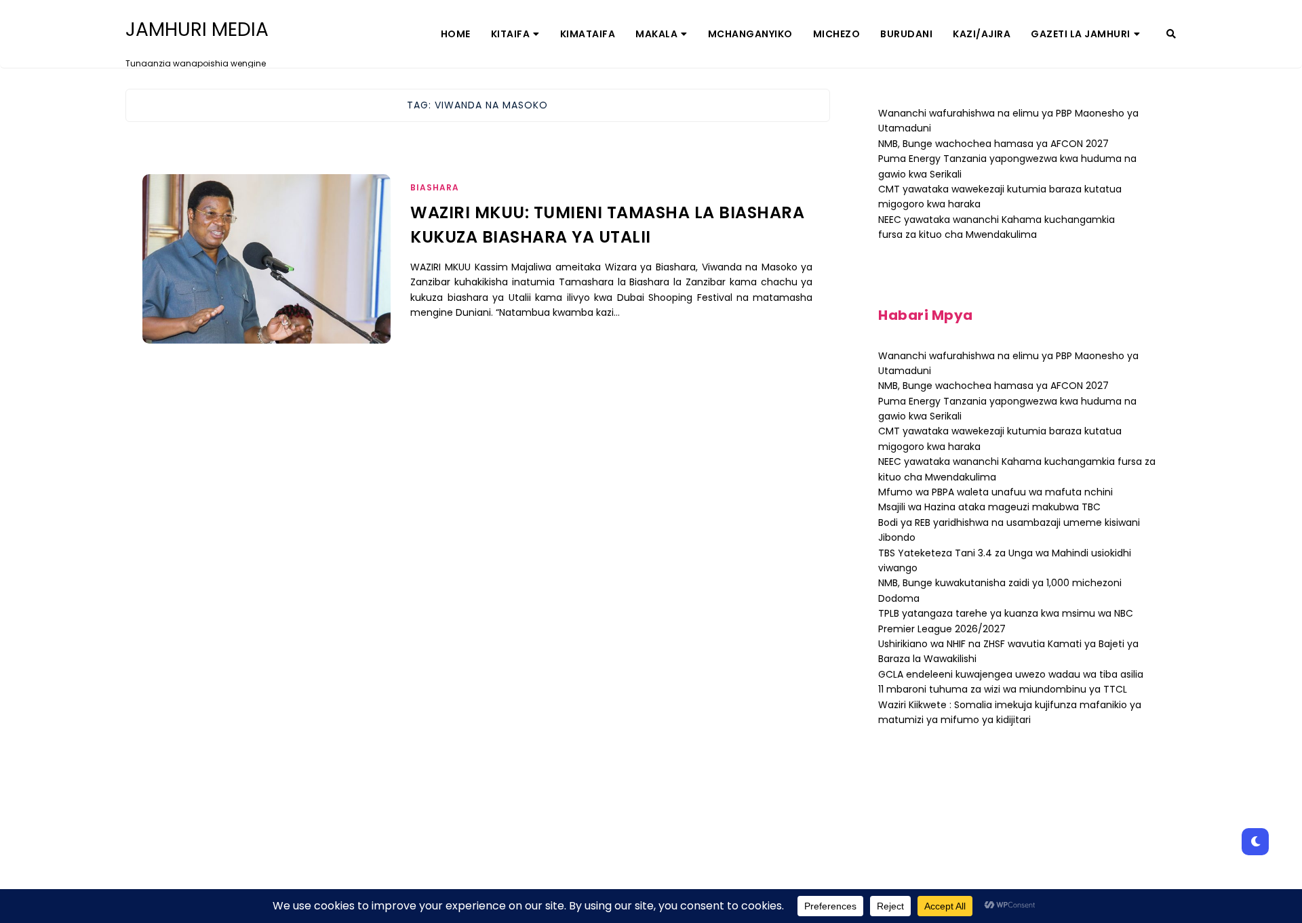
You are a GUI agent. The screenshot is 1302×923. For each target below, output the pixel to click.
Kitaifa (510, 34)
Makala (656, 34)
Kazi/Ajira (981, 34)
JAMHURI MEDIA (197, 29)
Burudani (906, 34)
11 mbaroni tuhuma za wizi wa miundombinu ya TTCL (1002, 689)
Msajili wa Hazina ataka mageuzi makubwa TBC (989, 507)
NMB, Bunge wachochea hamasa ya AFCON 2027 (993, 143)
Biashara (434, 187)
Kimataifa (588, 34)
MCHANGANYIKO (750, 34)
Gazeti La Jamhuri (1080, 34)
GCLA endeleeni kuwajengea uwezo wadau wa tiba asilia (1010, 674)
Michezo (837, 34)
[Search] (1171, 34)
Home (456, 34)
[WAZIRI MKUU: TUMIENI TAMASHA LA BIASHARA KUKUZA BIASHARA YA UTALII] (266, 275)
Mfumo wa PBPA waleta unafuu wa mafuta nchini (995, 492)
